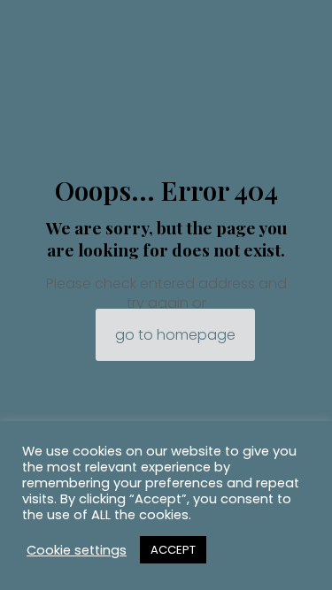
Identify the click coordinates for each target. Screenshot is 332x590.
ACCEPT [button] (173, 549)
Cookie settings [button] (77, 550)
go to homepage (175, 335)
